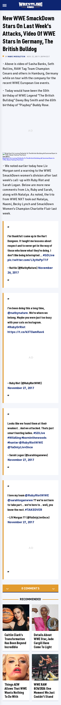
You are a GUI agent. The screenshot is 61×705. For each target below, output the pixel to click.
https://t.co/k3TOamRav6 (25, 332)
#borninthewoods (34, 438)
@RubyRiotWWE (31, 442)
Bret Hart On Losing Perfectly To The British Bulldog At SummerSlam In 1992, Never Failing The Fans (28, 159)
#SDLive (48, 255)
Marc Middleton (16, 56)
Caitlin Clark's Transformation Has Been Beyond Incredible (15, 641)
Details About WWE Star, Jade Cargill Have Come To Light (44, 641)
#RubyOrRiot (16, 327)
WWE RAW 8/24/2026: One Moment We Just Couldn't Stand (44, 690)
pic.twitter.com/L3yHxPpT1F (27, 260)
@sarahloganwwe (20, 500)
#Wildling (14, 438)
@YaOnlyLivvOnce (20, 447)
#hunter (13, 442)
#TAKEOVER (33, 510)
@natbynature (17, 313)
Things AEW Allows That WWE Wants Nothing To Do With (16, 690)
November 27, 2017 (20, 388)
